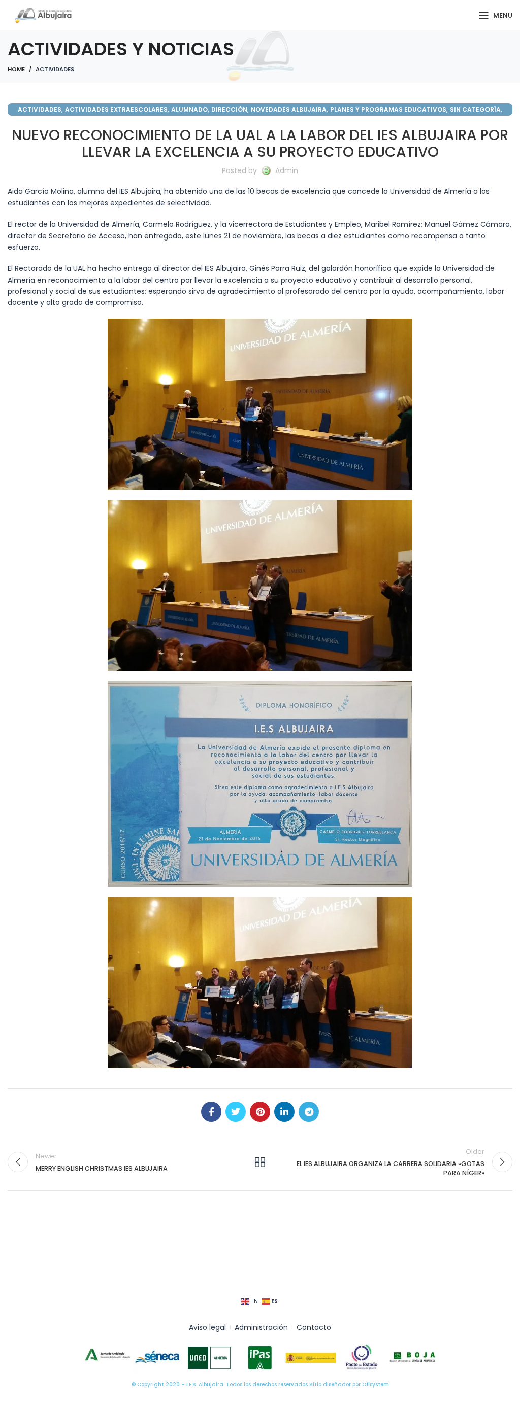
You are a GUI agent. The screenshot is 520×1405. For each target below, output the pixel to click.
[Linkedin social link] (284, 1112)
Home (16, 69)
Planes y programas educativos (388, 109)
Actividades (55, 69)
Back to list (260, 1162)
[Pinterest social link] (260, 1112)
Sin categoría (475, 109)
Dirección (229, 109)
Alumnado (189, 109)
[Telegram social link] (309, 1112)
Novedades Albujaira (289, 109)
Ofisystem (375, 1384)
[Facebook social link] (211, 1112)
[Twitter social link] (235, 1112)
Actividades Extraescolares (116, 109)
